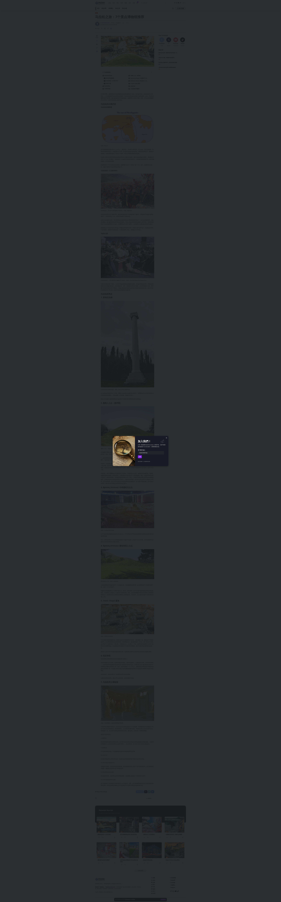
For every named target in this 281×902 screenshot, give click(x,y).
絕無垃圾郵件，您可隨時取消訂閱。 (144, 461)
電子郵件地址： (142, 450)
